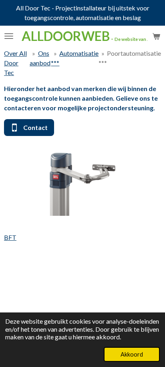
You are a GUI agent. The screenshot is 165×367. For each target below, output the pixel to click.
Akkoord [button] (132, 354)
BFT (10, 237)
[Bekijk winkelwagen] (156, 36)
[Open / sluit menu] (9, 36)
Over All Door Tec (15, 62)
